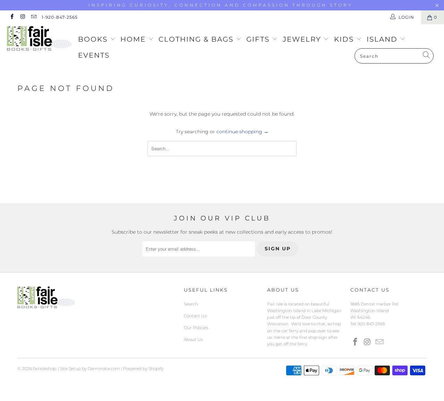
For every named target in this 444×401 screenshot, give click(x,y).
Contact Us (195, 315)
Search (191, 304)
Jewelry (303, 39)
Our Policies (196, 327)
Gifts (259, 39)
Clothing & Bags (197, 39)
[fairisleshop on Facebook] (12, 17)
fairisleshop (44, 368)
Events (94, 55)
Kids (345, 39)
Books (94, 39)
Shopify (155, 368)
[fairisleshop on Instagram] (22, 17)
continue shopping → (242, 131)
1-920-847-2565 (60, 17)
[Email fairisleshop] (33, 17)
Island (383, 39)
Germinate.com (104, 368)
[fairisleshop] (39, 39)
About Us (193, 339)
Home (134, 39)
